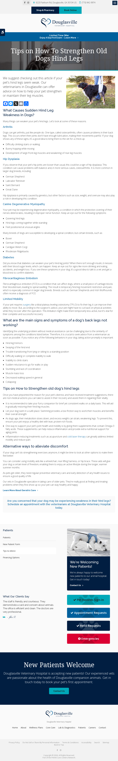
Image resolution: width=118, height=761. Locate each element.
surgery (26, 304)
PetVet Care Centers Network (63, 757)
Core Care (50, 727)
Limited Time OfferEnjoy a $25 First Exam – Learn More (58, 36)
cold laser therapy (76, 436)
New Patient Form (11, 544)
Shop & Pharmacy (45, 10)
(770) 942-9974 (88, 2)
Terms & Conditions (70, 742)
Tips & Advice (9, 550)
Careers (92, 727)
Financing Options (11, 557)
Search (97, 742)
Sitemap (106, 742)
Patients (7, 537)
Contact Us (59, 691)
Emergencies (90, 639)
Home (15, 727)
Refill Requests (90, 626)
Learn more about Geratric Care (19, 490)
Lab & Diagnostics (66, 727)
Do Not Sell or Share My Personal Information (41, 742)
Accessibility (86, 742)
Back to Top (59, 745)
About (23, 727)
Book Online (70, 10)
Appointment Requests (90, 613)
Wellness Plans (36, 727)
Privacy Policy (14, 742)
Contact (102, 727)
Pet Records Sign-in (90, 600)
